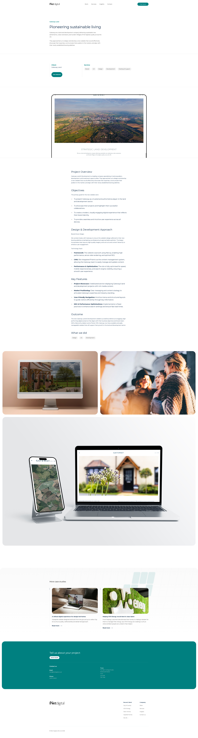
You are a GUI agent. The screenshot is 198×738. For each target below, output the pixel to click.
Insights (142, 711)
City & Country (127, 705)
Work (141, 705)
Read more (55, 625)
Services (142, 708)
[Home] (74, 703)
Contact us (143, 714)
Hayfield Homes (127, 714)
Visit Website (57, 74)
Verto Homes (127, 711)
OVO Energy (126, 708)
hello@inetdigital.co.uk (56, 672)
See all (125, 718)
